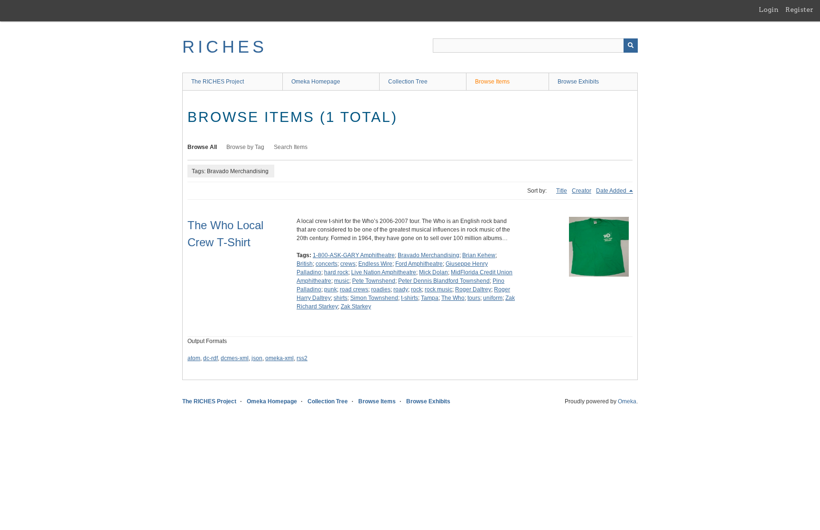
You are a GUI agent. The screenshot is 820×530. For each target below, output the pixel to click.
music (341, 281)
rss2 (302, 358)
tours (473, 298)
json (257, 358)
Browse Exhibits (578, 81)
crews (347, 263)
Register (799, 9)
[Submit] (631, 45)
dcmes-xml (235, 358)
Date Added (612, 190)
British (305, 263)
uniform (493, 298)
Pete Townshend (373, 281)
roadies (381, 289)
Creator (581, 190)
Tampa (429, 298)
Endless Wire (375, 263)
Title (561, 190)
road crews (354, 289)
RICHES (224, 46)
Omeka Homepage (315, 81)
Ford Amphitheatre (419, 263)
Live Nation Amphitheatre (383, 272)
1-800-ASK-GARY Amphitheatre (354, 255)
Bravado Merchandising (428, 255)
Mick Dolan (433, 272)
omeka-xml (279, 358)
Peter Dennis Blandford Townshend (444, 281)
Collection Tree (408, 81)
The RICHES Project (217, 81)
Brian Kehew (478, 255)
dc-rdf (210, 358)
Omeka (627, 401)
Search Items (291, 147)
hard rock (336, 272)
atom (193, 358)
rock (416, 289)
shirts (340, 298)
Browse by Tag (245, 147)
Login (769, 9)
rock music (438, 289)
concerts (326, 263)
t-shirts (409, 298)
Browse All (202, 147)
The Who (453, 298)
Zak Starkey (356, 306)
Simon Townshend (374, 298)
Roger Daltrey (473, 289)
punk (330, 289)
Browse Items (492, 81)
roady (400, 289)
